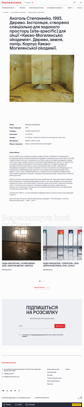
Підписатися (60, 326)
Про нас (79, 8)
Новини (68, 369)
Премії (70, 8)
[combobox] (75, 3)
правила (24, 336)
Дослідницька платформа (54, 8)
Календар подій (51, 372)
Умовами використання (37, 335)
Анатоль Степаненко (32, 124)
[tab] (39, 281)
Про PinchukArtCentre (53, 381)
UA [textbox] (74, 2)
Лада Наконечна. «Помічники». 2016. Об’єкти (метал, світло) (19, 264)
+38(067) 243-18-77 (9, 374)
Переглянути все (39, 287)
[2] (31, 189)
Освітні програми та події (36, 8)
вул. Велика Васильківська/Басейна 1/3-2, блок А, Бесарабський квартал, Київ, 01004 (22, 370)
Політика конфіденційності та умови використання (16, 397)
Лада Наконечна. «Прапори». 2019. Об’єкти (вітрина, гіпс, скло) (61, 264)
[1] (73, 158)
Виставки (22, 8)
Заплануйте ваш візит (8, 8)
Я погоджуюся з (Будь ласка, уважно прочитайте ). (42, 335)
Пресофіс (50, 384)
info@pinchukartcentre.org (11, 376)
